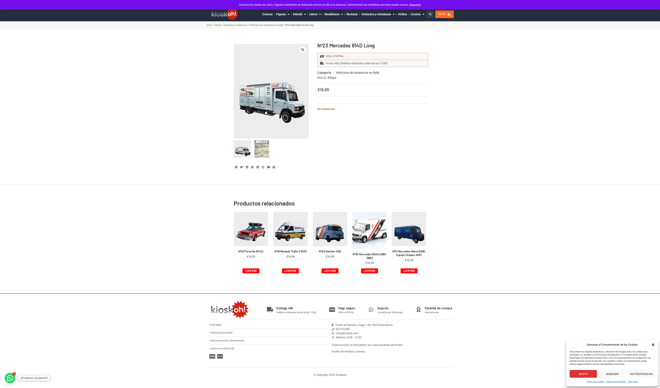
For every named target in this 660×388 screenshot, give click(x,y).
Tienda (217, 25)
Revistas (352, 14)
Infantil (297, 14)
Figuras (281, 14)
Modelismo (331, 14)
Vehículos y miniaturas (376, 14)
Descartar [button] (415, 4)
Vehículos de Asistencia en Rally (266, 25)
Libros (313, 14)
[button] (653, 344)
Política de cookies (595, 381)
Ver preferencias (641, 373)
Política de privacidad (616, 381)
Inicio (209, 25)
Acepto (583, 373)
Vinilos (402, 14)
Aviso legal (633, 381)
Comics (416, 14)
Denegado (612, 373)
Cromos (267, 14)
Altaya (331, 77)
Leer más (251, 270)
